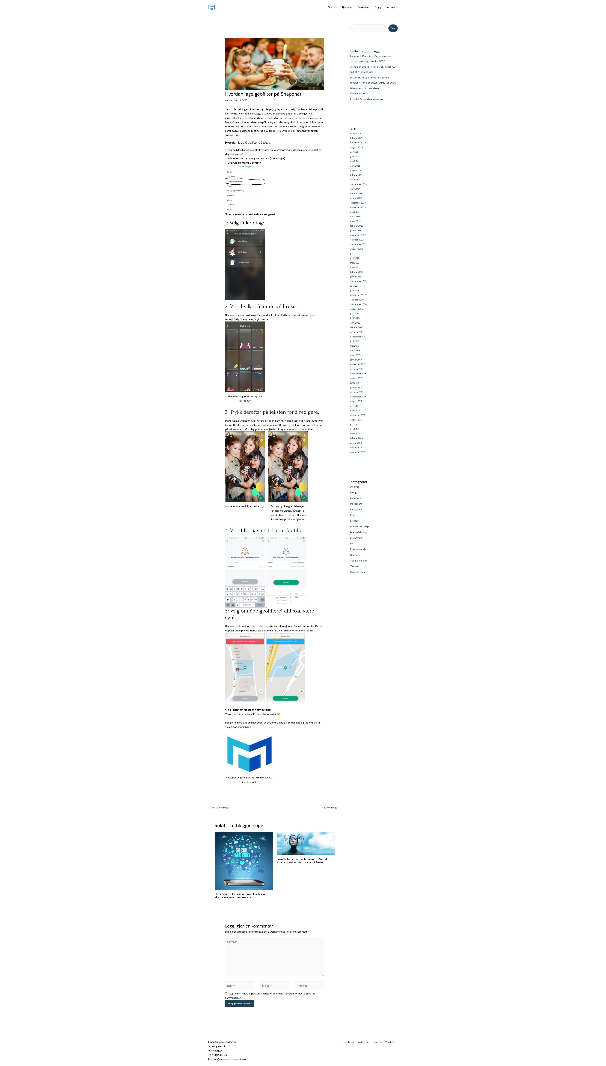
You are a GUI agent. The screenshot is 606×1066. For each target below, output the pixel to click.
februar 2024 (356, 193)
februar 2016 (356, 438)
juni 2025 (354, 156)
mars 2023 (355, 221)
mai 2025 (354, 161)
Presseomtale (358, 549)
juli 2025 (354, 152)
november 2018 (357, 364)
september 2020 (358, 304)
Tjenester (347, 7)
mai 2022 (354, 262)
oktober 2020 (357, 299)
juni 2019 (354, 341)
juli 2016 (354, 424)
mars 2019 (355, 355)
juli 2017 (354, 406)
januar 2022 (356, 276)
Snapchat (356, 555)
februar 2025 (356, 175)
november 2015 (357, 452)
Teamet (354, 566)
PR (351, 543)
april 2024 (355, 189)
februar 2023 (356, 226)
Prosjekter (364, 7)
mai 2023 (354, 212)
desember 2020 (358, 295)
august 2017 (356, 401)
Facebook (356, 498)
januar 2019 (356, 359)
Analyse (354, 486)
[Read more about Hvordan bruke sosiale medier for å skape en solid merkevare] (244, 860)
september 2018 (358, 373)
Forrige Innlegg (219, 807)
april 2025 (355, 166)
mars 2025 (355, 170)
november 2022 (358, 235)
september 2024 (358, 184)
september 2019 (358, 336)
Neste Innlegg (331, 807)
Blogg (378, 7)
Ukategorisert (358, 572)
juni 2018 (354, 382)
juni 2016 (354, 429)
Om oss (332, 7)
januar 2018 (356, 387)
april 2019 (355, 350)
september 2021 (358, 281)
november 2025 (358, 142)
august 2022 (356, 249)
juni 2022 (354, 258)
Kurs (352, 515)
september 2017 (358, 396)
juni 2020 (355, 318)
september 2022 (358, 244)
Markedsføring (358, 532)
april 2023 (355, 216)
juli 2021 (354, 286)
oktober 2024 (357, 179)
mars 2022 (355, 267)
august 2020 (356, 309)
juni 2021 (354, 290)
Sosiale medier (358, 560)
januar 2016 (356, 443)
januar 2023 (356, 230)
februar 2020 (356, 327)
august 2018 (356, 378)
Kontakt (390, 7)
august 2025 (356, 147)
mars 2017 (355, 410)
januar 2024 (356, 198)
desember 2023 (358, 202)
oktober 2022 (356, 239)
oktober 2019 (356, 332)
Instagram (356, 503)
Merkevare (356, 538)
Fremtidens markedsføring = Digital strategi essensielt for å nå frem (302, 860)
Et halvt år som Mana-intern (366, 99)
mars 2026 (355, 133)
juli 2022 (354, 253)
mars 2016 (355, 433)
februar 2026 (356, 138)
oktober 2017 (356, 392)
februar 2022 (356, 272)
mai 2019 (354, 346)
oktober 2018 (356, 369)
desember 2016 (357, 415)
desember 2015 (357, 447)
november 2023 (358, 207)
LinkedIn (354, 520)
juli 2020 (354, 313)
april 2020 (355, 322)
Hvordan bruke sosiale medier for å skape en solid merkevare (240, 895)
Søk (393, 28)
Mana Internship (359, 526)
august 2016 (356, 419)
